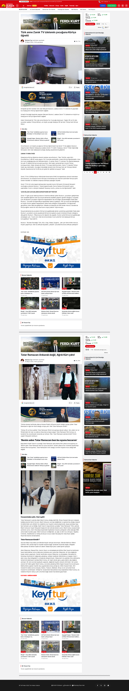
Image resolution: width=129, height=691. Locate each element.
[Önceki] (106, 9)
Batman (87, 45)
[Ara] (118, 5)
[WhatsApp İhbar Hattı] (108, 685)
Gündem (88, 78)
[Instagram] (104, 685)
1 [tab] (84, 172)
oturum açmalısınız (39, 325)
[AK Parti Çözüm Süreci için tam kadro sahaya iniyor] (65, 133)
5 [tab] (95, 172)
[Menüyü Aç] (17, 5)
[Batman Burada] (8, 5)
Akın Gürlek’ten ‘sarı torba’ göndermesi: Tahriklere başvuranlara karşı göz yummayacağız (96, 96)
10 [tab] (109, 172)
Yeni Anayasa (91, 9)
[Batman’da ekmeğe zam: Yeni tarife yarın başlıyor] (97, 479)
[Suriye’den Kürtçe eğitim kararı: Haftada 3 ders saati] (71, 306)
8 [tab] (103, 172)
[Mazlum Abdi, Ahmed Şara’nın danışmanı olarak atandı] (50, 306)
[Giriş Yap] (126, 5)
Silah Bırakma (74, 9)
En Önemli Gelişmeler (35, 9)
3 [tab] (89, 172)
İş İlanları (103, 5)
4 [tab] (92, 172)
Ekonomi (88, 108)
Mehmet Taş (28, 40)
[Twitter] (101, 685)
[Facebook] (97, 685)
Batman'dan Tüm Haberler (49, 9)
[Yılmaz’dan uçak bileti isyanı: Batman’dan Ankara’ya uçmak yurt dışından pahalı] (97, 154)
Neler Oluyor (23, 9)
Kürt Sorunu (83, 9)
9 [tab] (106, 172)
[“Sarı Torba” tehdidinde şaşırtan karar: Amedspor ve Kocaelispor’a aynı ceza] (35, 133)
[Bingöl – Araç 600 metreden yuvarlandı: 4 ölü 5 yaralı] (65, 140)
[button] (122, 5)
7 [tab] (100, 172)
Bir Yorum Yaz (26, 322)
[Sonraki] (108, 9)
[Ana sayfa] (23, 5)
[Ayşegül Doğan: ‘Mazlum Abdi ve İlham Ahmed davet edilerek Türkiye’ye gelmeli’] (35, 140)
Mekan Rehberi (111, 5)
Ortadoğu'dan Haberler (63, 9)
